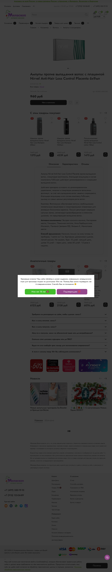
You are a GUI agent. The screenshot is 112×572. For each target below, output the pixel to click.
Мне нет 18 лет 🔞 (40, 291)
